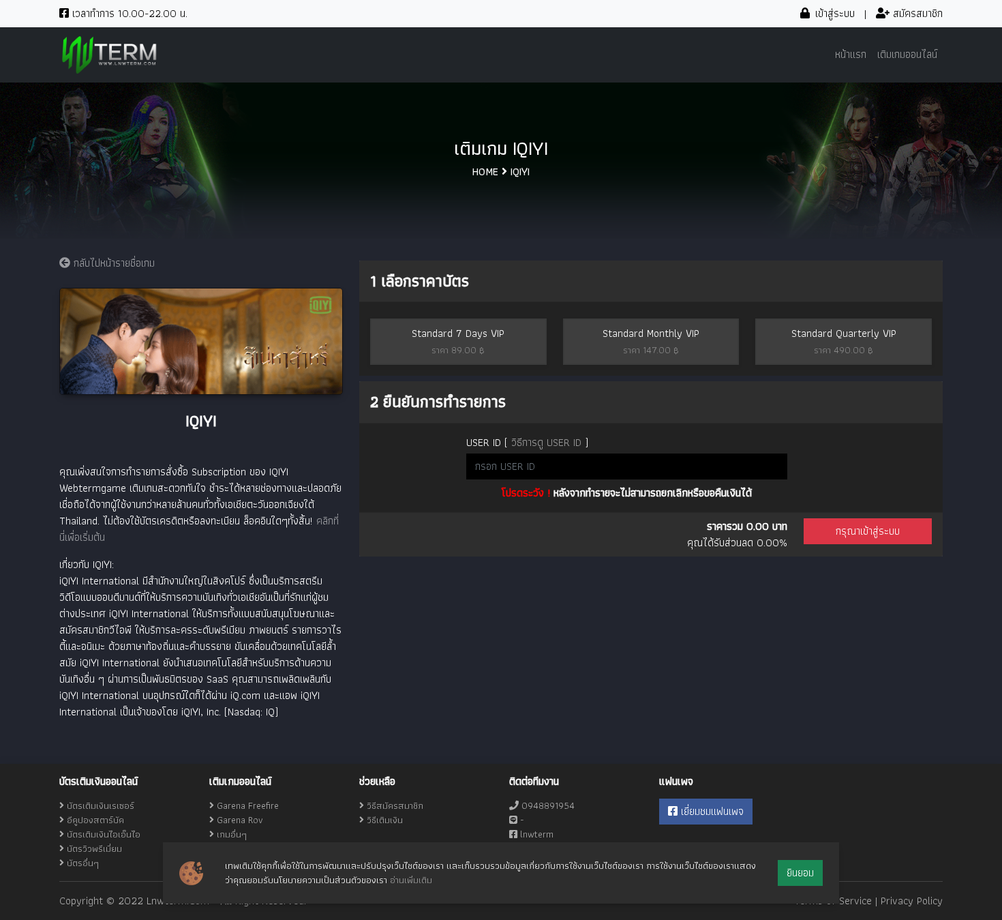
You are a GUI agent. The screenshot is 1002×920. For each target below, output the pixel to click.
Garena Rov (240, 819)
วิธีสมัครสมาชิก (393, 805)
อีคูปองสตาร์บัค (95, 819)
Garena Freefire (248, 805)
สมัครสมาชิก (916, 13)
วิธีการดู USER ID (546, 442)
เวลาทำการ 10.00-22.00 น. (128, 13)
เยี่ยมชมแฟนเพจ (711, 811)
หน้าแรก (850, 54)
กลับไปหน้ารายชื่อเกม (112, 262)
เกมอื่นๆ (232, 834)
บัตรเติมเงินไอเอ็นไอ (103, 834)
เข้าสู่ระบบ (833, 13)
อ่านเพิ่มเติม (411, 879)
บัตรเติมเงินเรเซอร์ (100, 805)
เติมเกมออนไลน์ (907, 54)
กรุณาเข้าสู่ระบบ (868, 530)
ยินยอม (800, 872)
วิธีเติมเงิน (383, 819)
